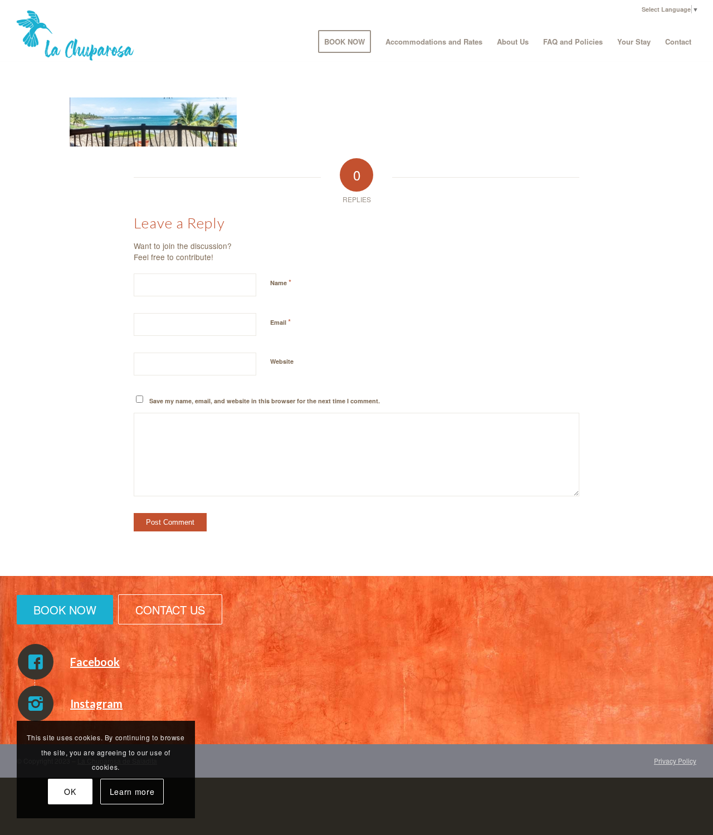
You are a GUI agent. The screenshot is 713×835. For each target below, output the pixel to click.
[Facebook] (35, 662)
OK (70, 791)
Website (282, 361)
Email (280, 321)
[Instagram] (35, 703)
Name (280, 282)
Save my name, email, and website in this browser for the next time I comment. (264, 401)
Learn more (132, 791)
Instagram (96, 703)
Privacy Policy (675, 760)
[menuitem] (344, 41)
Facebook (95, 661)
